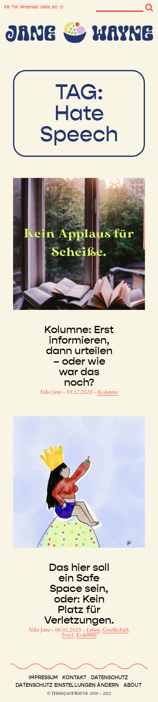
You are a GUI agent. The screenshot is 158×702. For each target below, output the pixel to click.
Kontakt (74, 677)
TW (15, 7)
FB (7, 7)
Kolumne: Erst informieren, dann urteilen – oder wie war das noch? (79, 356)
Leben (93, 630)
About (132, 685)
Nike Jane (51, 392)
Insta (45, 7)
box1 (68, 635)
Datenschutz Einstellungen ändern (67, 685)
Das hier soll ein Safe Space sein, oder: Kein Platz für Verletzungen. (79, 594)
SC (55, 7)
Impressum (43, 677)
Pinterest (29, 7)
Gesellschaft (115, 630)
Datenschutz (109, 677)
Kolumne (108, 392)
